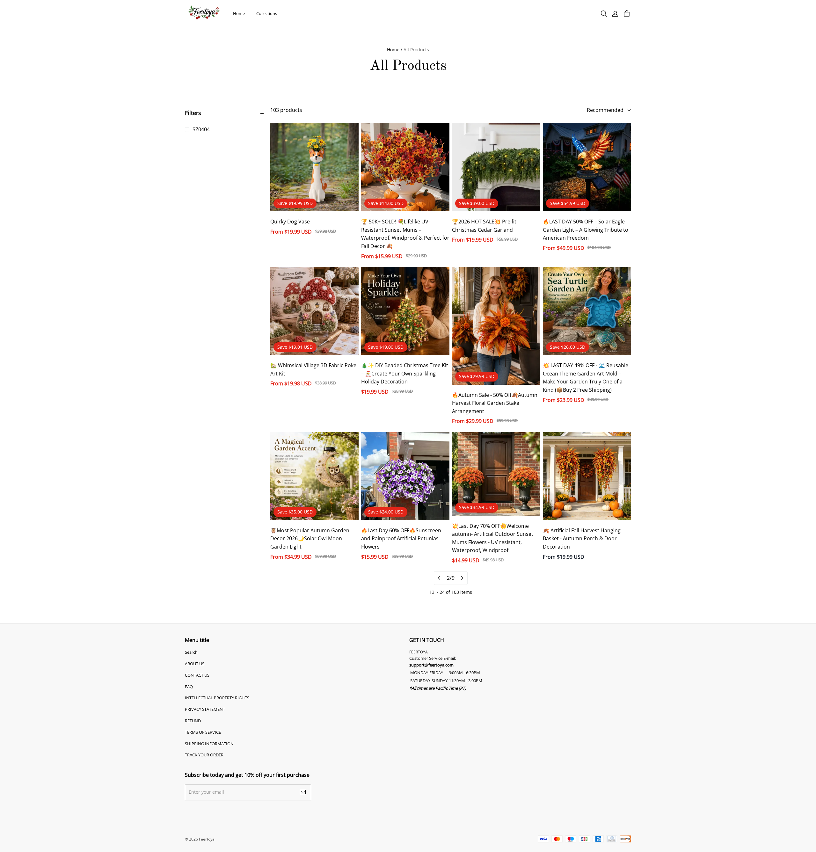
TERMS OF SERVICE (203, 732)
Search (191, 652)
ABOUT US (194, 663)
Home (239, 13)
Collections (266, 13)
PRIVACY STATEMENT (205, 709)
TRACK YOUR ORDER (204, 755)
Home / (394, 50)
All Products (416, 50)
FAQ (189, 686)
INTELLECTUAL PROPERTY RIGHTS (217, 698)
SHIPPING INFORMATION (209, 743)
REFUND (193, 721)
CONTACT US (197, 675)
